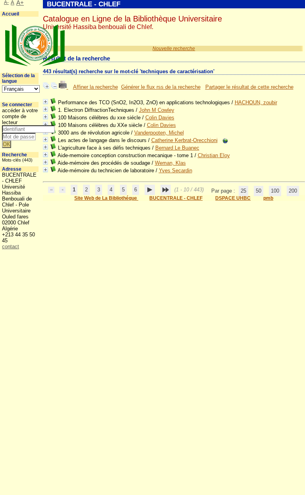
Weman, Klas (170, 163)
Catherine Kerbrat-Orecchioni (184, 140)
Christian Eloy (214, 155)
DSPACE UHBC (233, 198)
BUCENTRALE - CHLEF (176, 198)
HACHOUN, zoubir (256, 102)
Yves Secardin (175, 170)
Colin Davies (159, 118)
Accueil (10, 14)
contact (10, 246)
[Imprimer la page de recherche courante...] (63, 87)
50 (258, 191)
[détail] (45, 101)
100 (275, 191)
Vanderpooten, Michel (159, 133)
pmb (268, 198)
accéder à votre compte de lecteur (20, 116)
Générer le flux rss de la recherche (161, 87)
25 (243, 191)
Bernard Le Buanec (177, 148)
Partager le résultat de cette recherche (249, 87)
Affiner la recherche (95, 87)
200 (293, 191)
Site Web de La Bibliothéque (106, 198)
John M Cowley (156, 110)
